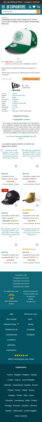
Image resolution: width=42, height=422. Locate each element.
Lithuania (8, 400)
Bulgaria (26, 375)
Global (24, 390)
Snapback (15, 99)
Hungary (11, 395)
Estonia (35, 385)
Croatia (10, 380)
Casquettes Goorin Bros (21, 281)
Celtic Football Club (18, 95)
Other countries (21, 416)
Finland (10, 390)
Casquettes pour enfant (21, 286)
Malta (27, 400)
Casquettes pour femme (21, 283)
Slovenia (33, 406)
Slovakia (25, 406)
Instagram (31, 335)
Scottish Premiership (19, 103)
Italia (25, 395)
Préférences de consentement (11, 332)
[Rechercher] (38, 12)
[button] (18, 59)
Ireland (19, 395)
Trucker (14, 93)
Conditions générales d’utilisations (11, 345)
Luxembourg (19, 400)
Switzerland (18, 411)
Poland (34, 400)
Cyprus (17, 380)
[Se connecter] (30, 7)
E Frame (15, 107)
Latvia (31, 395)
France (17, 390)
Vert (13, 109)
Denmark (7, 385)
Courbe (14, 105)
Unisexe (15, 101)
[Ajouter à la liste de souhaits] (16, 166)
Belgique (17, 375)
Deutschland (18, 385)
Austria (10, 375)
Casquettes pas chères (21, 278)
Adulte (14, 97)
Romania (16, 406)
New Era (4, 17)
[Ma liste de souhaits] (34, 7)
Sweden (8, 411)
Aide (11, 314)
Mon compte (11, 319)
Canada (34, 375)
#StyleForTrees (10, 324)
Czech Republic (28, 380)
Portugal (8, 406)
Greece (32, 390)
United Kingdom (30, 411)
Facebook (31, 329)
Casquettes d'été (21, 275)
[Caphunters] (12, 6)
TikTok (30, 324)
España (27, 385)
